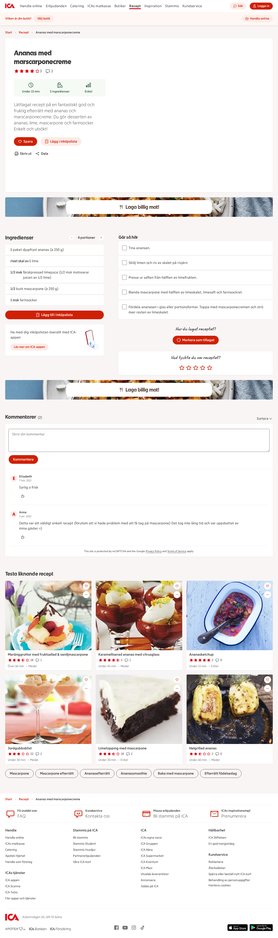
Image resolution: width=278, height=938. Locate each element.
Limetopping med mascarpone (122, 748)
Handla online (31, 6)
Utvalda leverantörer (155, 874)
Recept (135, 6)
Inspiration (153, 6)
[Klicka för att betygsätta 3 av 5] (195, 367)
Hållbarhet (216, 830)
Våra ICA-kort (82, 862)
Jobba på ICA (149, 886)
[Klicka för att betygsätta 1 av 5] (181, 367)
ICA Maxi (146, 868)
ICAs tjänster (15, 873)
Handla (11, 830)
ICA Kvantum (149, 862)
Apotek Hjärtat (15, 856)
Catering (77, 6)
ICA (143, 830)
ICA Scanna (12, 886)
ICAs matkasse (99, 6)
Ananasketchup (201, 654)
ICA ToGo (11, 892)
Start (8, 32)
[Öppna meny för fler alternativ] (86, 594)
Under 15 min (31, 91)
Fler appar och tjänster (20, 898)
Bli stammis (80, 837)
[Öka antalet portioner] (101, 237)
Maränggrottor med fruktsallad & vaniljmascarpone (48, 654)
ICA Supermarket (152, 856)
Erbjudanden (56, 6)
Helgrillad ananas (203, 748)
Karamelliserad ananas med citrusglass (128, 654)
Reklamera (215, 862)
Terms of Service (176, 551)
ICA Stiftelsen (217, 837)
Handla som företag (18, 862)
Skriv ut (25, 153)
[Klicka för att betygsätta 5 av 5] (209, 367)
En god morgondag (221, 844)
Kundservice (192, 6)
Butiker (120, 6)
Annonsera (148, 880)
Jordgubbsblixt (20, 748)
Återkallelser (216, 868)
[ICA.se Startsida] (10, 6)
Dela (44, 153)
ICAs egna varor (151, 837)
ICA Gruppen (149, 844)
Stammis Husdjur (84, 850)
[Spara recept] (86, 586)
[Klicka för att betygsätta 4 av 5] (202, 367)
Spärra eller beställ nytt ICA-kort (229, 874)
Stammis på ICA (85, 830)
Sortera (262, 418)
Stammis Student (84, 844)
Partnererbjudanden (87, 856)
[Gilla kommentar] (22, 496)
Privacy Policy (154, 551)
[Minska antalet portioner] (71, 237)
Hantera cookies (219, 885)
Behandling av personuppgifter (229, 880)
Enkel (88, 91)
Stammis (172, 6)
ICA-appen (12, 880)
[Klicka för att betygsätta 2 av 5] (188, 367)
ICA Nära (147, 850)
